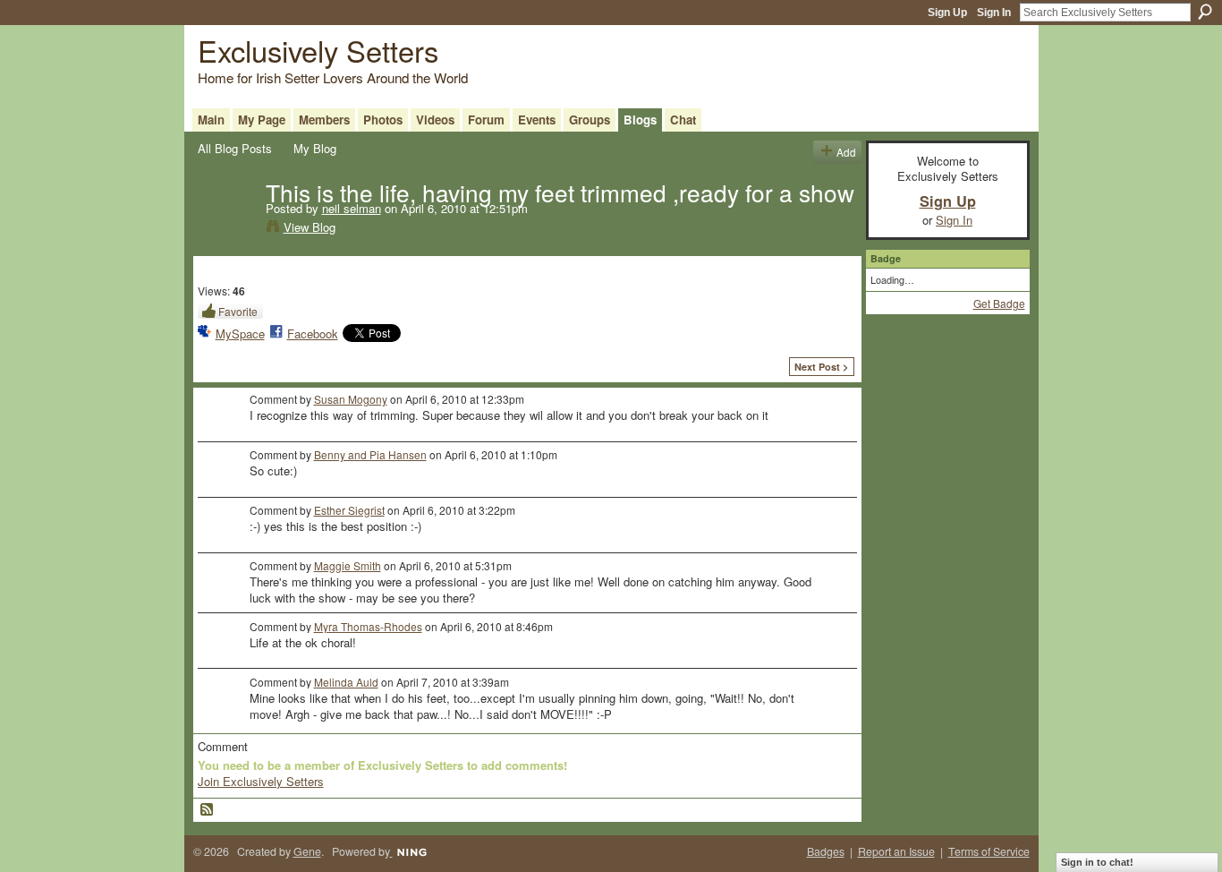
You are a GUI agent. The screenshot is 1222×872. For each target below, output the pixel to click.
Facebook (312, 333)
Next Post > (821, 366)
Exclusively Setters (318, 50)
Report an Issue (896, 851)
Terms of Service (989, 851)
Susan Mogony (350, 398)
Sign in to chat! (1097, 862)
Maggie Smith (347, 565)
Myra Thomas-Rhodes (368, 626)
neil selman (351, 208)
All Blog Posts (235, 148)
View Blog (309, 226)
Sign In (994, 12)
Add (846, 151)
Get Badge (999, 303)
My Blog (314, 148)
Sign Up (947, 12)
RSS (207, 810)
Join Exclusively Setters (261, 781)
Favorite (238, 311)
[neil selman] (226, 229)
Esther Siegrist (349, 509)
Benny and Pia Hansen (370, 454)
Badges (825, 851)
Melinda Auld (346, 681)
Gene (307, 851)
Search (1205, 12)
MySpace (240, 333)
